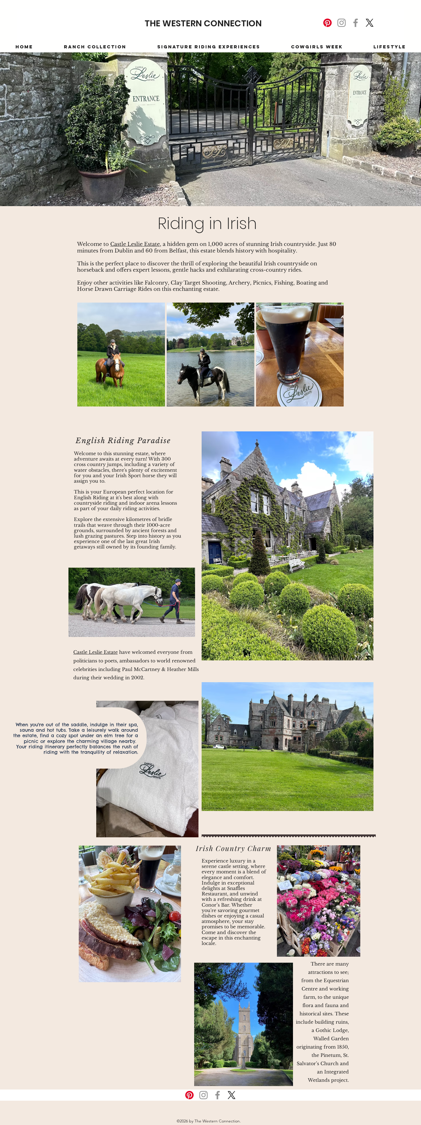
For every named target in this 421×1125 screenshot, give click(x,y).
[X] (369, 22)
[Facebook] (355, 22)
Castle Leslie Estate (135, 244)
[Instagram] (341, 22)
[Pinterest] (327, 22)
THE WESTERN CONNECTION (203, 23)
